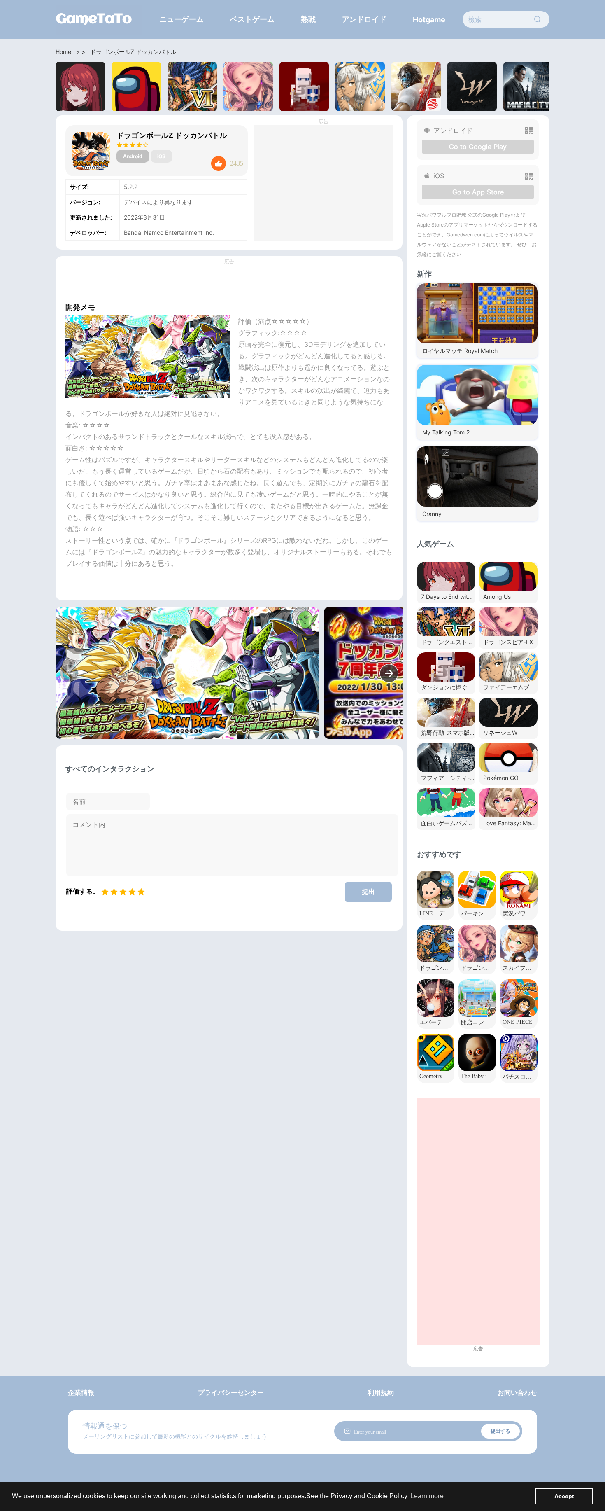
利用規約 (381, 1392)
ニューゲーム (181, 19)
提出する (500, 1431)
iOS (161, 156)
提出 (368, 891)
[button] (388, 673)
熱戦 (308, 19)
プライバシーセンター (231, 1392)
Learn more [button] (427, 1495)
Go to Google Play (478, 146)
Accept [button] (564, 1496)
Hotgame (429, 19)
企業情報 (81, 1392)
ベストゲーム (252, 19)
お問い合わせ (517, 1392)
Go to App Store (478, 192)
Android (132, 156)
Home (63, 51)
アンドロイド (364, 19)
